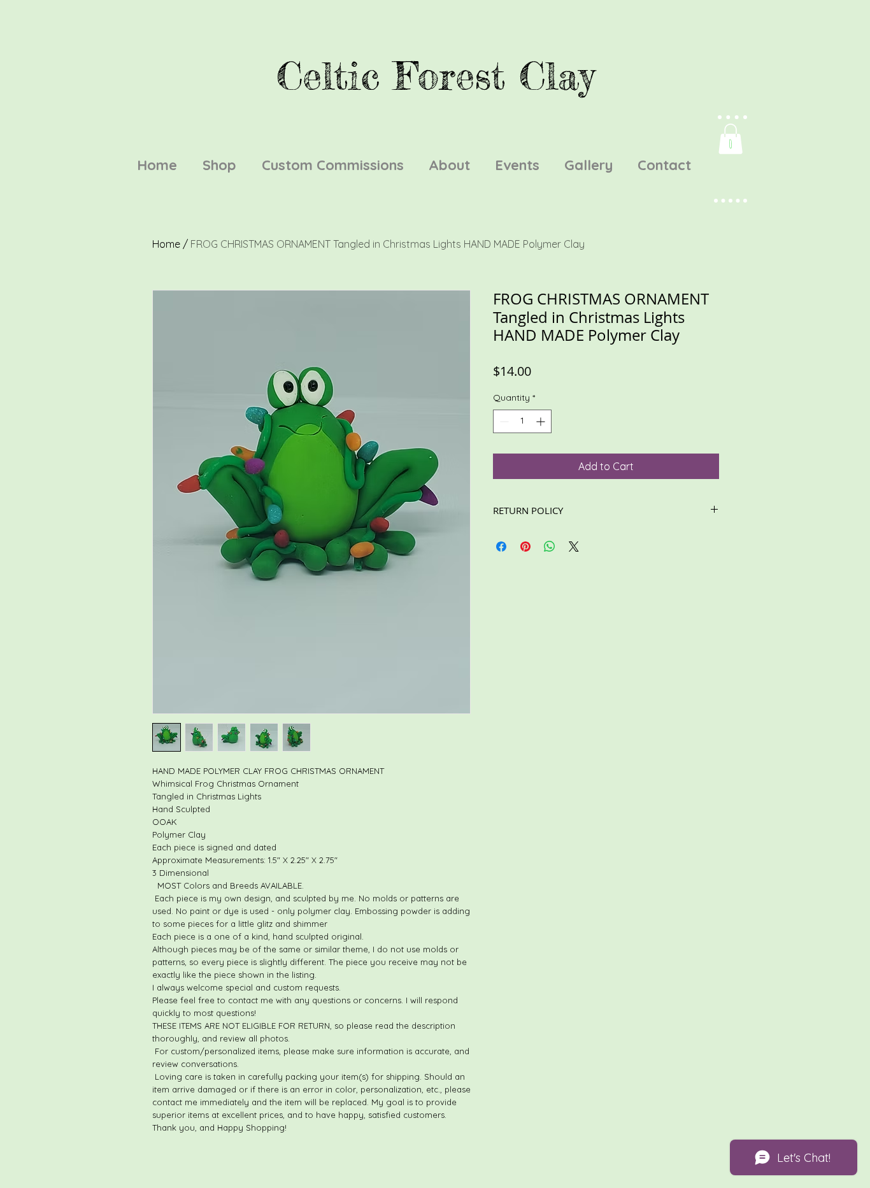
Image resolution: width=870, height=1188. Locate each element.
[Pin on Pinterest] (525, 546)
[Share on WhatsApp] (549, 546)
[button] (730, 139)
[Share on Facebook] (501, 546)
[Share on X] (573, 546)
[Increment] (542, 421)
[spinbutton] (522, 421)
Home (166, 244)
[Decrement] (503, 421)
